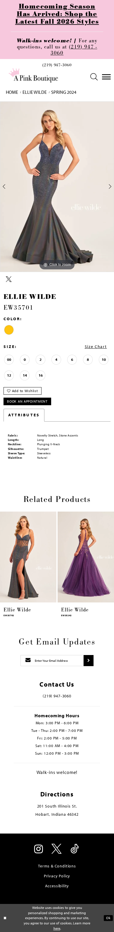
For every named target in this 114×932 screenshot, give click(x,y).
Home (12, 92)
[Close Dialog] (5, 918)
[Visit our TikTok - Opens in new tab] (75, 849)
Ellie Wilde (35, 92)
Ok (108, 918)
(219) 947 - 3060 (74, 50)
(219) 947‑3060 (57, 65)
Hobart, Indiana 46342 (57, 814)
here (56, 928)
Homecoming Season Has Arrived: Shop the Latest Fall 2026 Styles (57, 14)
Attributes (24, 415)
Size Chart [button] (96, 346)
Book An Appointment (27, 401)
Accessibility (57, 885)
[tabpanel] (57, 187)
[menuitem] (57, 66)
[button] (94, 77)
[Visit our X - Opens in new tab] (57, 849)
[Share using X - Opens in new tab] (9, 279)
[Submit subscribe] (89, 660)
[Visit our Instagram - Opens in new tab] (39, 849)
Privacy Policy (57, 876)
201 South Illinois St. (57, 806)
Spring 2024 (63, 92)
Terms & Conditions (57, 866)
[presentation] (28, 557)
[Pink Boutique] (33, 75)
